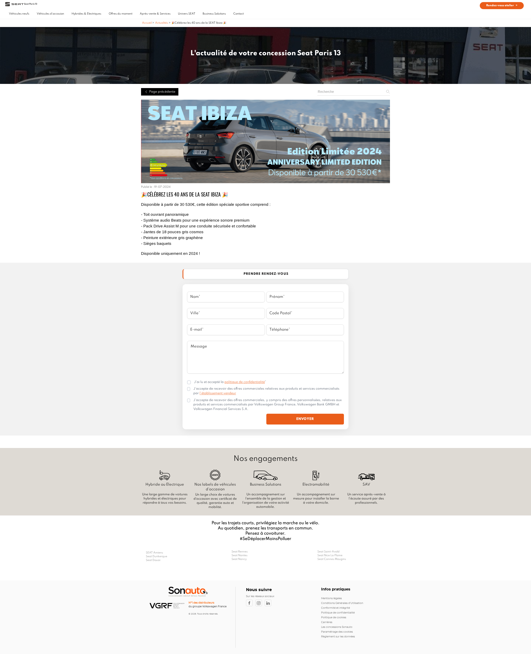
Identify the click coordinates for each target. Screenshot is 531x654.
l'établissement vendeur (218, 393)
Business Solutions (265, 484)
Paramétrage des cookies (337, 632)
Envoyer (305, 419)
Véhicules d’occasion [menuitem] (50, 13)
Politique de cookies (333, 617)
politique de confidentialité (244, 382)
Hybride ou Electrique (164, 484)
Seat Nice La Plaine (329, 555)
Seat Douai (153, 560)
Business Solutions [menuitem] (214, 13)
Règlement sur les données (338, 636)
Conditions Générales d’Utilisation (342, 603)
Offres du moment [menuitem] (120, 13)
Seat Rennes (239, 551)
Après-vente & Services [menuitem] (155, 13)
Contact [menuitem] (238, 13)
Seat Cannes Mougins (331, 559)
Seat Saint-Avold (328, 551)
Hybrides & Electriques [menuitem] (86, 13)
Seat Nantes (239, 555)
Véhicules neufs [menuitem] (19, 13)
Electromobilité (315, 484)
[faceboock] (250, 603)
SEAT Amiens (154, 552)
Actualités (161, 23)
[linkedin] (269, 603)
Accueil (147, 23)
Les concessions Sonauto (336, 627)
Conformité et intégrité (335, 608)
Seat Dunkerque (156, 556)
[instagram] (260, 603)
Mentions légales (331, 598)
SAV (366, 484)
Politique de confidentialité (338, 612)
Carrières (326, 622)
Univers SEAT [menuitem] (186, 13)
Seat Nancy (239, 559)
